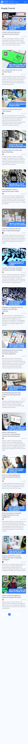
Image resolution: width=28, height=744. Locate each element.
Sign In (25, 1)
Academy (12, 1)
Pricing (16, 1)
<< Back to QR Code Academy (9, 4)
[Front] (4, 2)
